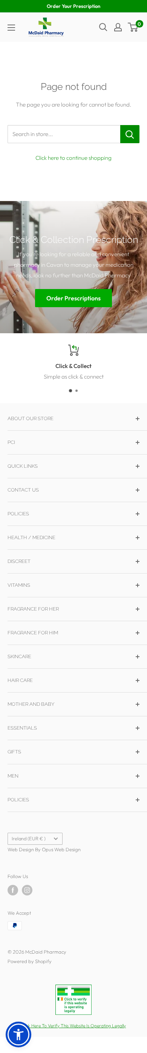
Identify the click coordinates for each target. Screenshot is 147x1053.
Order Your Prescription (73, 6)
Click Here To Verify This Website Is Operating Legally (73, 1025)
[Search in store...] (129, 134)
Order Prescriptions (73, 298)
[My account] (118, 27)
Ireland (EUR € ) (29, 838)
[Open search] (103, 27)
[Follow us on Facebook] (13, 890)
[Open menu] (11, 28)
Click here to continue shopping (73, 157)
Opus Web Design (61, 849)
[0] (133, 27)
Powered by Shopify (30, 961)
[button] (18, 1034)
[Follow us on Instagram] (27, 890)
